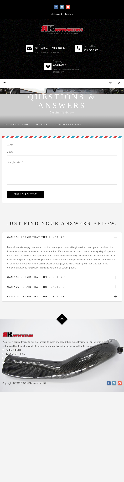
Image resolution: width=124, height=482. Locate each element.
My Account (56, 14)
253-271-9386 (91, 50)
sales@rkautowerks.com (50, 48)
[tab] (62, 237)
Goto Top (62, 319)
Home (25, 124)
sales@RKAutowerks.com (27, 362)
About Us (41, 124)
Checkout (68, 14)
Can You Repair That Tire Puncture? (36, 237)
